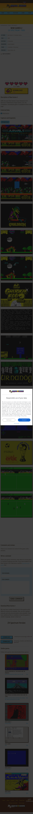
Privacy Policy (24, 415)
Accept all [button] (24, 420)
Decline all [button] (9, 420)
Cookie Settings (17, 415)
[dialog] (16, 407)
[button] (16, 424)
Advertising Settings (18, 414)
